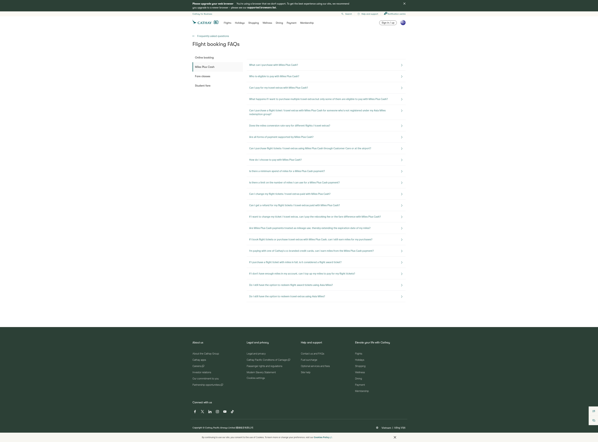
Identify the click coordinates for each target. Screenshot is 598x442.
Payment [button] (292, 23)
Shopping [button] (253, 23)
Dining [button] (279, 23)
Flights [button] (227, 23)
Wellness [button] (267, 23)
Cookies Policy (322, 437)
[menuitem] (217, 57)
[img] (404, 3)
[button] (395, 437)
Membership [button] (307, 23)
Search (348, 14)
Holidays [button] (240, 23)
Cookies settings (256, 378)
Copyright (197, 427)
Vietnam (386, 427)
